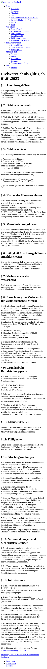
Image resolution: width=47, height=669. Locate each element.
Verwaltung (10, 27)
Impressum (24, 650)
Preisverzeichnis (17, 34)
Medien (14, 68)
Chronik (14, 15)
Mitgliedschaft (11, 52)
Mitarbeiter (15, 13)
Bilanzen (14, 61)
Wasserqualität (16, 49)
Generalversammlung (19, 63)
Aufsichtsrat (16, 59)
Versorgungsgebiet (13, 43)
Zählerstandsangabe (19, 38)
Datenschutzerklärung (9, 650)
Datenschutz (11, 663)
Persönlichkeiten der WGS (21, 20)
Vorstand (14, 56)
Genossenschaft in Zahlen (21, 47)
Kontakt (9, 666)
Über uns (9, 6)
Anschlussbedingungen (20, 31)
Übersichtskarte (17, 45)
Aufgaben (15, 11)
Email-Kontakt (17, 36)
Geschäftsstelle (17, 29)
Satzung (14, 54)
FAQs (13, 22)
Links (8, 65)
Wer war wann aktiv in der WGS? (24, 18)
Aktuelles (15, 9)
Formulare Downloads (20, 40)
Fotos (13, 24)
